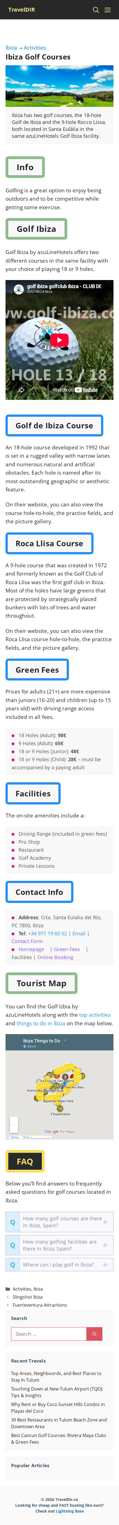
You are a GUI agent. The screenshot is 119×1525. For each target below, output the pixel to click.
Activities (35, 47)
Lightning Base (70, 1511)
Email (79, 933)
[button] (59, 1222)
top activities (95, 1014)
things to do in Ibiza (41, 1023)
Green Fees (67, 949)
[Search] (94, 1334)
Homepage (31, 949)
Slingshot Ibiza (28, 1297)
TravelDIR (21, 9)
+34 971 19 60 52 (47, 933)
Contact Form (27, 941)
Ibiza (11, 47)
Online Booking (55, 957)
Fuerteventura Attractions (40, 1305)
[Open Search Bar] (96, 10)
